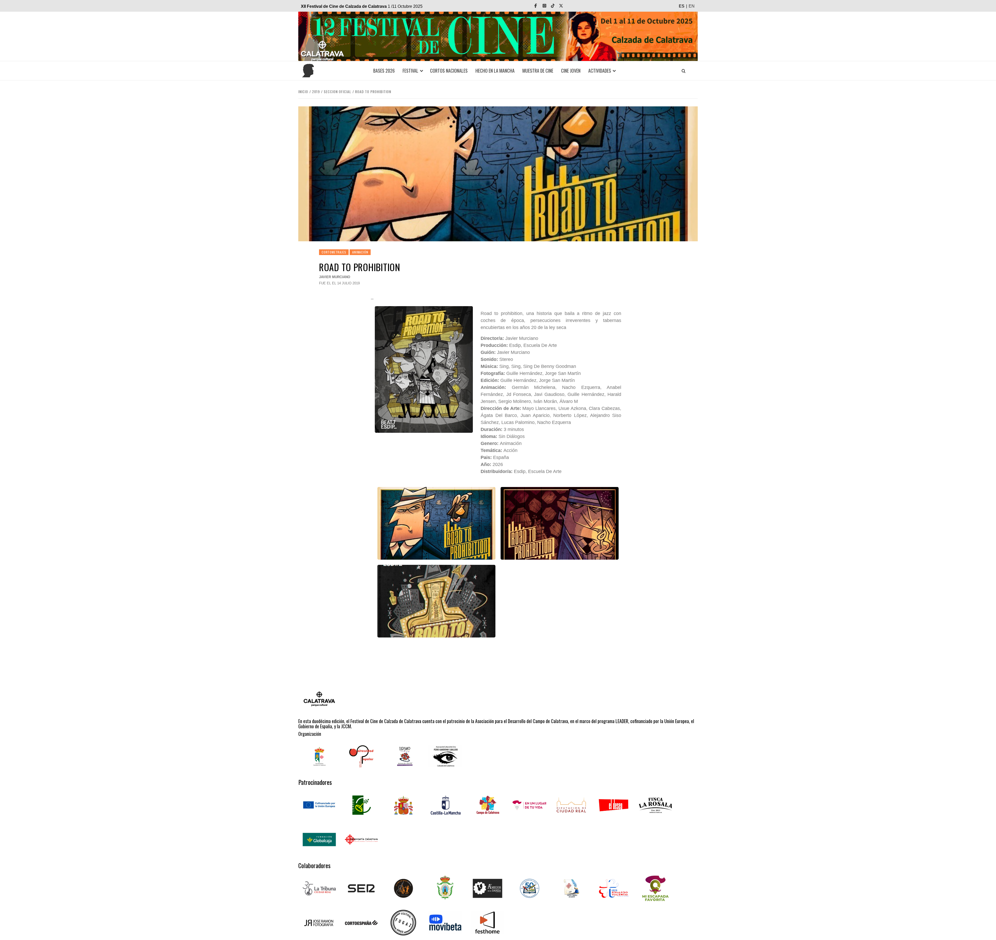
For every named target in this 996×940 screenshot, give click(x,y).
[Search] (683, 71)
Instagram (548, 6)
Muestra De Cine (537, 70)
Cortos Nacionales (449, 70)
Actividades (599, 70)
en (692, 6)
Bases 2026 (384, 70)
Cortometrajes (334, 252)
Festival (410, 70)
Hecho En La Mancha (495, 70)
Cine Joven (570, 70)
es (681, 6)
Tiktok (556, 6)
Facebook (539, 6)
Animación (360, 252)
